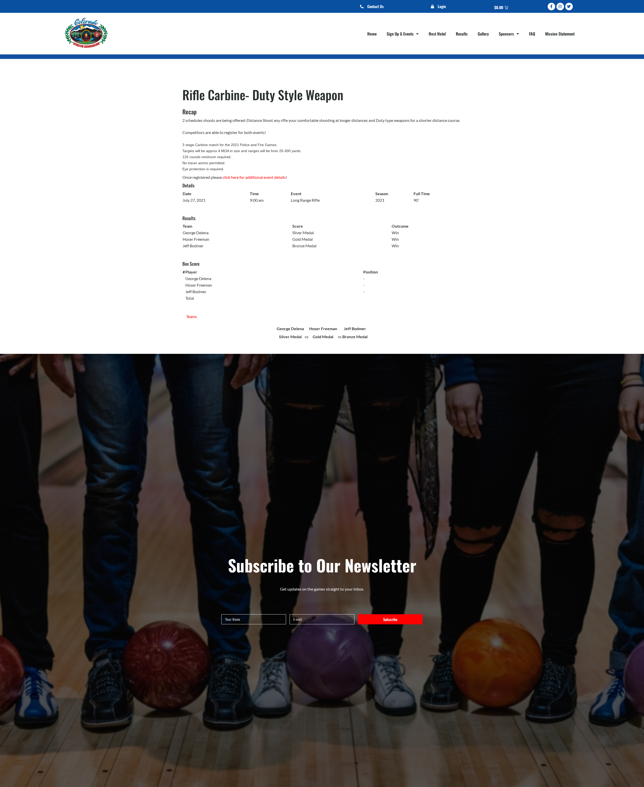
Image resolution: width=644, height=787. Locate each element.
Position (370, 271)
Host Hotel (437, 34)
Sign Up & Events (400, 34)
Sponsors (506, 34)
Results (462, 34)
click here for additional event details (254, 177)
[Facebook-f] (551, 6)
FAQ (532, 34)
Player (191, 271)
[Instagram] (560, 6)
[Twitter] (569, 6)
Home (372, 34)
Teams (191, 316)
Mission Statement (560, 34)
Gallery (483, 34)
